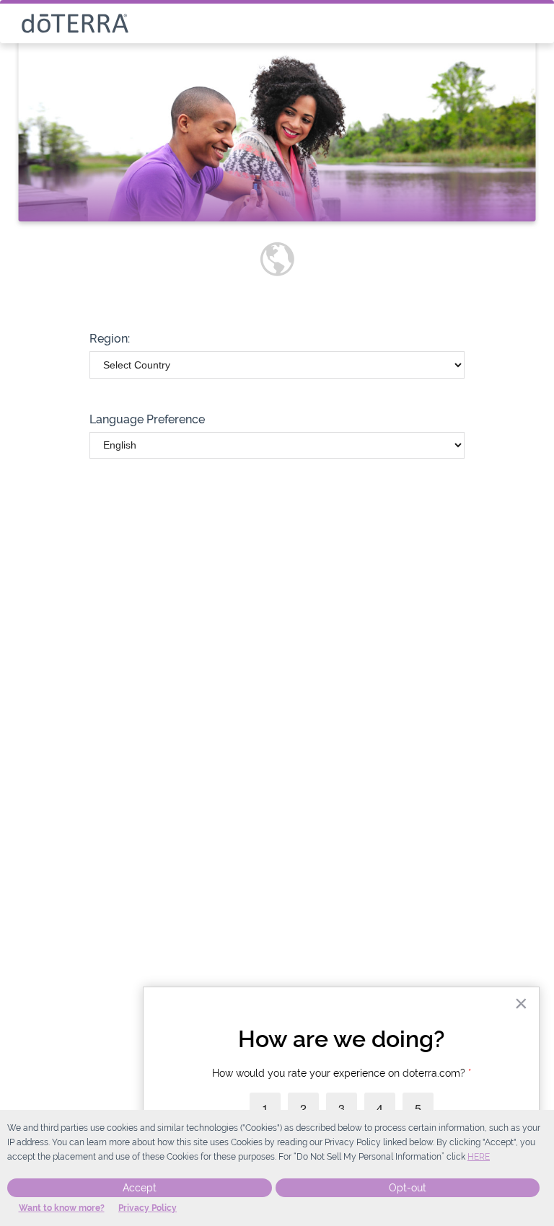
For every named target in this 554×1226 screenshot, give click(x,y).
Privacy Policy (147, 1208)
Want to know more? (62, 1208)
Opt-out (407, 1188)
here (478, 1157)
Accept (140, 1188)
